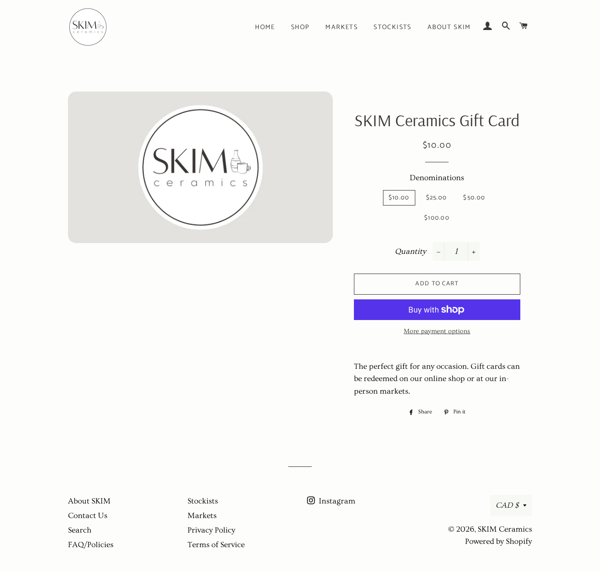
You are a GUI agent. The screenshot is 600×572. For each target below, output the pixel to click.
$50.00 (474, 198)
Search (79, 530)
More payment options (437, 331)
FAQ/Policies (90, 544)
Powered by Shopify (498, 541)
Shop (300, 27)
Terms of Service (216, 544)
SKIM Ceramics (505, 529)
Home (265, 27)
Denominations (437, 177)
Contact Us (87, 515)
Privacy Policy (211, 530)
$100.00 (437, 218)
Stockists (393, 27)
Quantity (410, 251)
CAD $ (506, 505)
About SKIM (449, 27)
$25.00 (436, 198)
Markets (341, 27)
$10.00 (399, 198)
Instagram (336, 500)
